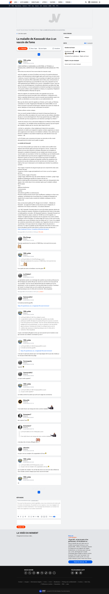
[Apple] (76, 572)
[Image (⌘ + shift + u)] (44, 517)
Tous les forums (24, 30)
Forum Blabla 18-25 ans (34, 30)
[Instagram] (33, 572)
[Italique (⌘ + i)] (21, 517)
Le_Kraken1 (27, 274)
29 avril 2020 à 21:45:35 (28, 300)
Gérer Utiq (87, 582)
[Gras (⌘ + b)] (18, 517)
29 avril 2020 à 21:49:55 (28, 387)
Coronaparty (27, 361)
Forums (68, 2)
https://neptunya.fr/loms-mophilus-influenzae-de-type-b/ (33, 229)
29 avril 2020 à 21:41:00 (28, 240)
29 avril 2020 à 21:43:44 (28, 256)
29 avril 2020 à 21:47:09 (28, 343)
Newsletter (57, 584)
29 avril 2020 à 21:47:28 (28, 364)
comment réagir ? (34, 500)
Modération (57, 582)
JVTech (44, 2)
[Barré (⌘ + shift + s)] (25, 517)
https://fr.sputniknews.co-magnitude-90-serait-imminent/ (33, 306)
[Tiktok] (46, 572)
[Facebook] (25, 572)
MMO (50, 6)
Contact (20, 582)
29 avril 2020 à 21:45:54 (28, 314)
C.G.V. (50, 582)
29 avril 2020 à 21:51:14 (28, 403)
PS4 (29, 6)
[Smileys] (42, 517)
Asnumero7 (27, 414)
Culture (52, 2)
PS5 (13, 6)
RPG (54, 6)
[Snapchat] (54, 572)
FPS (57, 6)
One (33, 6)
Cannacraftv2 (27, 297)
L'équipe (26, 582)
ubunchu (26, 448)
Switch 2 (25, 6)
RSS (63, 584)
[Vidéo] (46, 517)
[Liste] (29, 517)
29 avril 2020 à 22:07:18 (28, 429)
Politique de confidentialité (69, 582)
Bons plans (35, 2)
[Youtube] (37, 572)
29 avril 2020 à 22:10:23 (28, 462)
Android (45, 6)
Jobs (67, 584)
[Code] (36, 517)
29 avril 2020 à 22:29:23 (28, 480)
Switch (37, 6)
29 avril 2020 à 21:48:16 (28, 375)
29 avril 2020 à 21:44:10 (28, 277)
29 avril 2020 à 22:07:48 (28, 450)
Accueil (18, 30)
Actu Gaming (24, 2)
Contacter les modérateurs (72, 56)
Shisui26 (26, 400)
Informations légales (36, 582)
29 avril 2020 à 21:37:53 (28, 63)
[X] (29, 572)
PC (9, 6)
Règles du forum (84, 56)
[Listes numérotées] (31, 517)
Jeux (15, 2)
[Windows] (80, 572)
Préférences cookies (46, 584)
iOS (41, 6)
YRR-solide (27, 60)
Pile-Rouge (27, 237)
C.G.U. (45, 582)
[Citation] (33, 517)
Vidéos (60, 2)
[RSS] (42, 572)
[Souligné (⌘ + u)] (23, 517)
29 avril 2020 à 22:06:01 (28, 417)
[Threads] (50, 572)
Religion (67, 37)
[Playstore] (72, 572)
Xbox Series (18, 6)
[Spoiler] (38, 517)
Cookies (80, 582)
